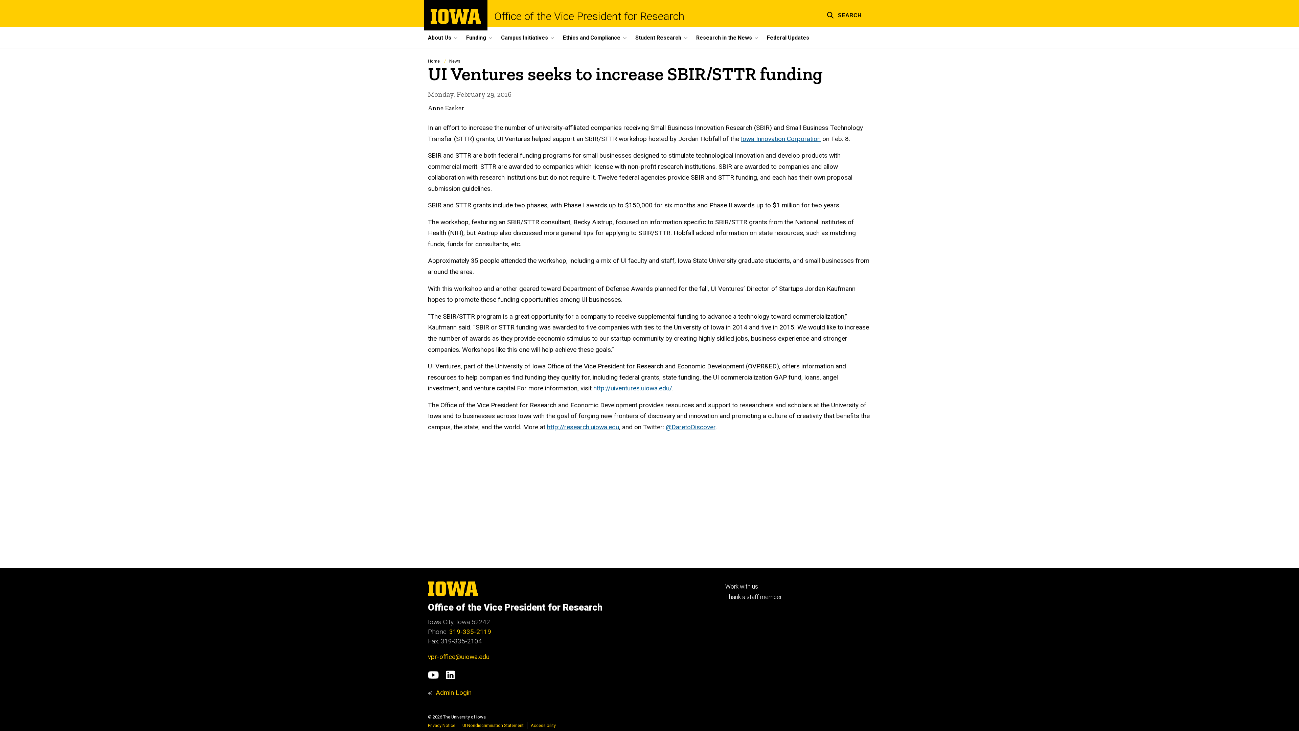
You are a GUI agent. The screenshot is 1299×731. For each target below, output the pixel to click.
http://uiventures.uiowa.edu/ (632, 388)
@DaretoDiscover (690, 427)
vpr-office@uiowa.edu (458, 657)
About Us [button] (439, 38)
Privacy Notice (441, 725)
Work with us (741, 586)
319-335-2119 (470, 632)
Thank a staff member (753, 597)
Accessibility (543, 725)
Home (434, 61)
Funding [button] (476, 38)
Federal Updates (788, 38)
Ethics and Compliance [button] (591, 38)
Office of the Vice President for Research (589, 16)
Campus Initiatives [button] (524, 38)
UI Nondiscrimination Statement (493, 725)
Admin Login (454, 692)
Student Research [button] (658, 38)
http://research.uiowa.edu (583, 427)
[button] (844, 14)
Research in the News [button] (724, 38)
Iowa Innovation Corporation (781, 139)
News (454, 61)
